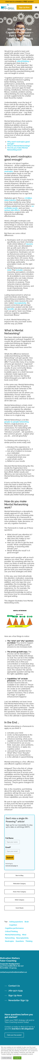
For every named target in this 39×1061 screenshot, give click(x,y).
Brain (27, 922)
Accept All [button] (17, 1058)
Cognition (13, 925)
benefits (10, 309)
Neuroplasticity (22, 938)
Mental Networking (13, 935)
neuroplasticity (20, 303)
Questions (20, 941)
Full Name (9, 838)
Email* (8, 847)
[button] (36, 7)
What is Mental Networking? (18, 146)
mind (9, 270)
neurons (29, 244)
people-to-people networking (16, 422)
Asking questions (16, 922)
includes (19, 270)
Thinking (28, 941)
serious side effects (12, 210)
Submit (9, 857)
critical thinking (23, 61)
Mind (24, 935)
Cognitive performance (14, 928)
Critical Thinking (11, 931)
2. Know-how (19, 25)
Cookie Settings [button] (6, 1058)
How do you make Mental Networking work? (17, 149)
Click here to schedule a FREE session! (19, 2)
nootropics (8, 171)
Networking (10, 938)
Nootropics (9, 941)
